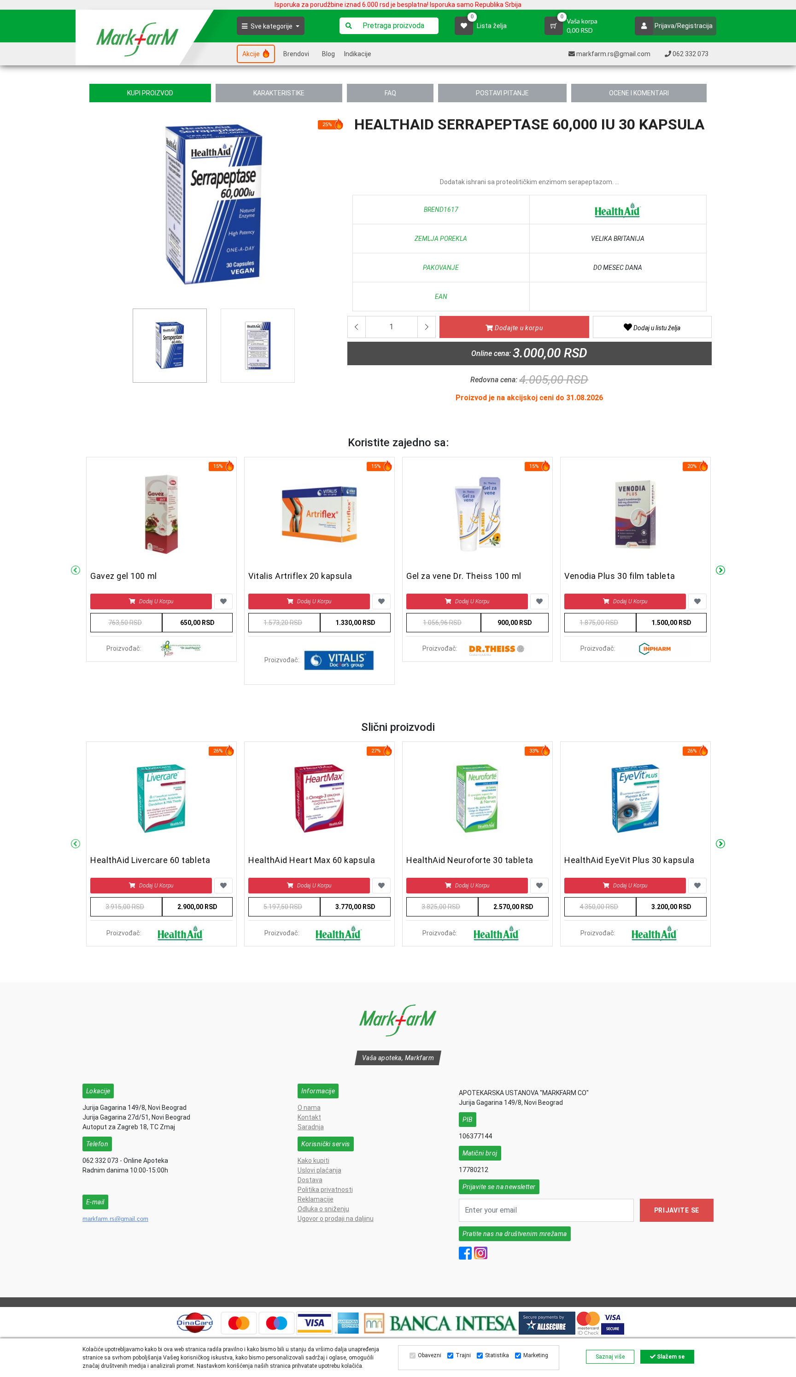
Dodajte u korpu (518, 328)
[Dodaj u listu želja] (223, 601)
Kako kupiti (313, 1160)
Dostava (310, 1180)
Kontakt (309, 1117)
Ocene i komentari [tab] (639, 93)
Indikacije (357, 54)
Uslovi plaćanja (319, 1170)
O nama (309, 1107)
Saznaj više (610, 1357)
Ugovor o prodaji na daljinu (336, 1218)
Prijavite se (676, 1210)
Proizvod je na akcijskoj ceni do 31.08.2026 (529, 397)
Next (720, 570)
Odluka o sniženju (323, 1209)
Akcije (251, 54)
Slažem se (670, 1357)
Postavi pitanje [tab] (502, 93)
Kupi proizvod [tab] (150, 93)
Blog (328, 54)
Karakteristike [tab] (278, 93)
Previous (94, 208)
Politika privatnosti (325, 1189)
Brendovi (296, 54)
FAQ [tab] (390, 93)
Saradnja (311, 1127)
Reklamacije (316, 1199)
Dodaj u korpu (156, 601)
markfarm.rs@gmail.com (115, 1218)
